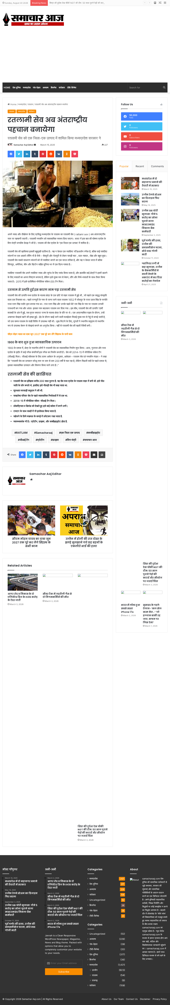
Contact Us (132, 999)
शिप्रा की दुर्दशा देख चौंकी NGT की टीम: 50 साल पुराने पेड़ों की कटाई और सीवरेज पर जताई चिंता (87, 2)
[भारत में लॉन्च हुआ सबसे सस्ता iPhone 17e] (130, 596)
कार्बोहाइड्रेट (94, 432)
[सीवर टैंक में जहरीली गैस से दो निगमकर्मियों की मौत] (58, 582)
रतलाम (30, 104)
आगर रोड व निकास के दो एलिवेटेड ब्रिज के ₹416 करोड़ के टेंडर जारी (23, 597)
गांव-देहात (36, 87)
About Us (106, 999)
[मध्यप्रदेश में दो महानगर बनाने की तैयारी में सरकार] (130, 183)
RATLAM (22, 432)
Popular (124, 166)
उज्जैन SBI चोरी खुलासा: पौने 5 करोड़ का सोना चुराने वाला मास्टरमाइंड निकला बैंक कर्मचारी (150, 221)
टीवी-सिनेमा (71, 87)
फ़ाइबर (55, 439)
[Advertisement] (85, 57)
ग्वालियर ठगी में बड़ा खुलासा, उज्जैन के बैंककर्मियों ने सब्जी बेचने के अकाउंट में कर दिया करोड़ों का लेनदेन (152, 272)
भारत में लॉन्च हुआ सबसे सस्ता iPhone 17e (130, 608)
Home (7, 87)
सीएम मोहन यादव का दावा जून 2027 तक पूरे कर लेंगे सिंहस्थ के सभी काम (40, 334)
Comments (157, 166)
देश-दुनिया (17, 87)
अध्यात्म (45, 87)
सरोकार (62, 87)
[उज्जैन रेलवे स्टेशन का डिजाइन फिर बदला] (130, 199)
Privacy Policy (160, 999)
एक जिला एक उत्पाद (70, 432)
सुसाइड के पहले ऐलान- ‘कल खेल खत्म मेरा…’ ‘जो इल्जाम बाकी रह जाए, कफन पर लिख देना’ (152, 613)
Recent (140, 166)
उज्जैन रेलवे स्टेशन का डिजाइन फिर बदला (151, 198)
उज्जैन (94, 970)
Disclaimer (145, 999)
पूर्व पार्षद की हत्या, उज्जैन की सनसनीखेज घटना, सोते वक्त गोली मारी (152, 247)
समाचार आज (91, 439)
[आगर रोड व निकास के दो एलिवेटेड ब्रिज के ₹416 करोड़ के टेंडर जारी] (23, 582)
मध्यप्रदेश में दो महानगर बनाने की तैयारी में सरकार (152, 182)
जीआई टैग (24, 439)
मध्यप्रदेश (27, 87)
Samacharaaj (44, 432)
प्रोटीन (40, 439)
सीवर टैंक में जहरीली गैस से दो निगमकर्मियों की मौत (57, 595)
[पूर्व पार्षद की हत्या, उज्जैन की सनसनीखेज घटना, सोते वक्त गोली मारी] (130, 245)
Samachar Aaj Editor (23, 145)
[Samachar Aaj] (33, 19)
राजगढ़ (95, 980)
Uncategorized (97, 900)
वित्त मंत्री (71, 439)
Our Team (119, 999)
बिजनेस (53, 87)
